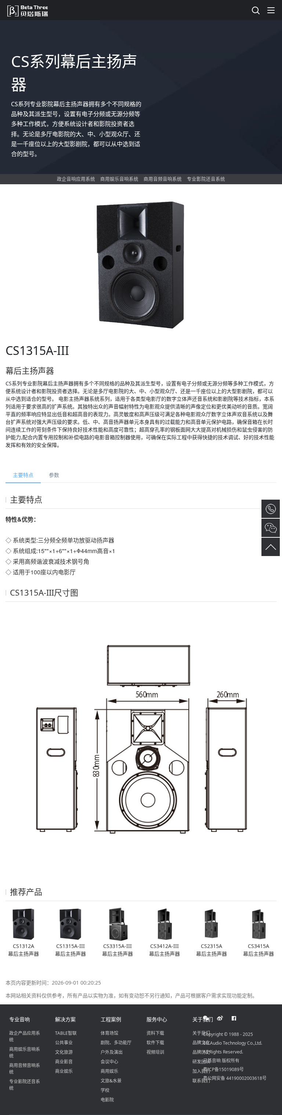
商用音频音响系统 (163, 179)
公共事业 (64, 1043)
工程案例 (111, 1019)
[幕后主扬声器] (23, 924)
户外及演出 (112, 1052)
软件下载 (155, 1043)
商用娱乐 (109, 1071)
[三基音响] (31, 10)
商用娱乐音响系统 (119, 179)
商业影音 (64, 1062)
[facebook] (238, 1018)
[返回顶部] (270, 547)
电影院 (107, 1100)
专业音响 (19, 1019)
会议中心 (109, 1062)
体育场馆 (109, 1033)
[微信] (210, 1018)
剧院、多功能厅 (116, 1043)
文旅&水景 (111, 1081)
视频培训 (155, 1052)
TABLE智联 (66, 1033)
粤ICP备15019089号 (223, 1069)
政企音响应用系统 (76, 179)
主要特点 (23, 474)
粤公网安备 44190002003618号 (235, 1078)
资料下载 (155, 1033)
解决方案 (65, 1019)
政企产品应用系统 (24, 1036)
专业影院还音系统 (206, 179)
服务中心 (157, 1019)
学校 (105, 1090)
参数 (54, 474)
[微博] (224, 1018)
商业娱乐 (64, 1071)
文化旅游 (64, 1052)
